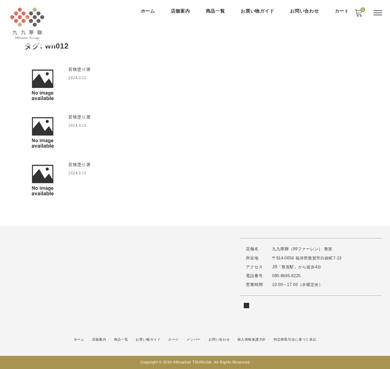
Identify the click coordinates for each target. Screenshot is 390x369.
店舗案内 (180, 10)
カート (342, 10)
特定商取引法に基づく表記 (295, 339)
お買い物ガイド (257, 10)
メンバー (193, 339)
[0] (358, 14)
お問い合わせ (304, 10)
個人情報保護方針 (251, 339)
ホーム (148, 10)
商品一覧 (215, 10)
